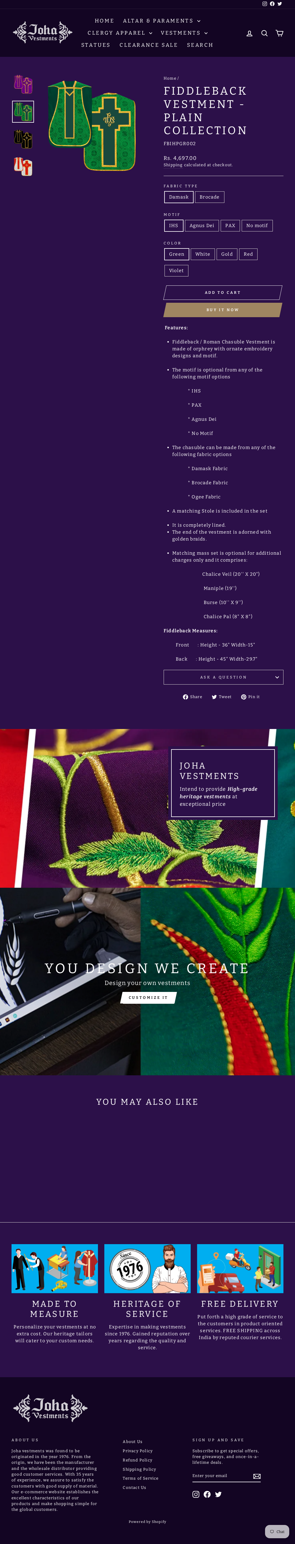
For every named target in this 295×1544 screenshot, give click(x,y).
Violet (176, 270)
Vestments (182, 33)
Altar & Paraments (159, 21)
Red (248, 254)
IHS (174, 225)
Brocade (210, 197)
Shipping (173, 164)
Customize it (149, 997)
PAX (230, 225)
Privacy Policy (138, 1450)
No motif (257, 225)
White (202, 254)
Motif (172, 214)
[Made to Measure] (55, 1268)
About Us (133, 1441)
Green (176, 254)
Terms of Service (140, 1478)
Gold (227, 254)
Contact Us (134, 1487)
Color (172, 243)
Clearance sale (149, 45)
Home (104, 21)
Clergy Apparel (118, 33)
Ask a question (223, 677)
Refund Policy (137, 1460)
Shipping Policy (139, 1469)
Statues (96, 45)
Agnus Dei (202, 225)
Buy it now (223, 310)
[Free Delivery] (240, 1268)
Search (200, 45)
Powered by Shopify (148, 1522)
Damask (179, 197)
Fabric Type (181, 186)
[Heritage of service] (147, 1268)
